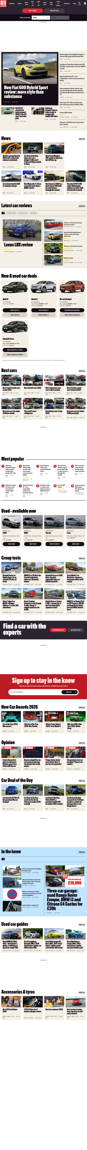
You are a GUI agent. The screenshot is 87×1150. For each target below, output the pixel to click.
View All (82, 743)
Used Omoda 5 (43, 315)
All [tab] (3, 213)
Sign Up (69, 692)
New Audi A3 (15, 310)
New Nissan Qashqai (72, 310)
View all (82, 139)
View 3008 (11, 544)
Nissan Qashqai (65, 299)
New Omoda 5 (43, 310)
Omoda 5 (34, 299)
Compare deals (58, 630)
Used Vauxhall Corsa (15, 354)
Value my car (76, 630)
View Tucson (54, 544)
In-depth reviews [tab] (11, 213)
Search (79, 4)
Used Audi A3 (15, 315)
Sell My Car (54, 10)
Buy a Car (32, 10)
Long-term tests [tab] (23, 213)
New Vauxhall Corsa (15, 350)
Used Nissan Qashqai (72, 315)
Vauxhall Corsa (8, 339)
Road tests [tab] (33, 213)
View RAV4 (32, 544)
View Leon (75, 544)
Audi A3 (5, 299)
